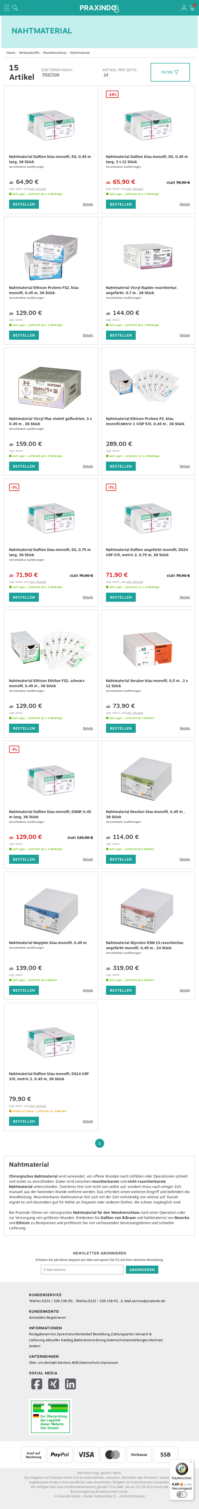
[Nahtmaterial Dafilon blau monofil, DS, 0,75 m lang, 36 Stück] (51, 519)
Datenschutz (89, 1363)
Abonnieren (142, 1270)
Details (88, 204)
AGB (75, 1363)
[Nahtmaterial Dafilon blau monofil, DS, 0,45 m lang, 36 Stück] (51, 125)
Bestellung (101, 1334)
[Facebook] (37, 1385)
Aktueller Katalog (59, 1340)
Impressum (109, 1363)
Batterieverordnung (90, 1340)
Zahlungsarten (122, 1334)
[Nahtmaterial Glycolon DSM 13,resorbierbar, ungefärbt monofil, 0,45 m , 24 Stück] (148, 912)
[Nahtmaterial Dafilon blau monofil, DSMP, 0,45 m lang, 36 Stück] (51, 781)
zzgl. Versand (38, 188)
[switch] (182, 1494)
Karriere (64, 1363)
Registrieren (56, 1317)
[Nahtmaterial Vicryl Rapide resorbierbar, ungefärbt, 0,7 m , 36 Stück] (148, 256)
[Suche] (15, 8)
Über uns (36, 1363)
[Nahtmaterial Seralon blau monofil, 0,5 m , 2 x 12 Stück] (148, 650)
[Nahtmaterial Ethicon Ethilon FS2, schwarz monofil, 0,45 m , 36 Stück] (51, 650)
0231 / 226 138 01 (103, 1301)
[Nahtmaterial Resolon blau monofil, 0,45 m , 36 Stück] (148, 781)
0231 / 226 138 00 (57, 1301)
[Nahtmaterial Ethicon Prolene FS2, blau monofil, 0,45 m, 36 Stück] (51, 256)
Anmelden (37, 1317)
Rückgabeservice (42, 1334)
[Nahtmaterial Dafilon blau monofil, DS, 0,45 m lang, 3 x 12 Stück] (148, 125)
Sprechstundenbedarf (74, 1334)
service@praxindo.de (148, 1301)
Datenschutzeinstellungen (127, 1340)
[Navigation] (7, 8)
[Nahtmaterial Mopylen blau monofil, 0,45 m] (51, 912)
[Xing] (54, 1385)
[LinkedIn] (71, 1385)
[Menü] (191, 1463)
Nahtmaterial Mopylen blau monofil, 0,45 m (48, 943)
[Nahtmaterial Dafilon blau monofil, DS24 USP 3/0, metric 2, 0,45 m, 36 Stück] (51, 1043)
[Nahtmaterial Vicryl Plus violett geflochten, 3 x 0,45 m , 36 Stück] (51, 387)
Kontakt (51, 1363)
